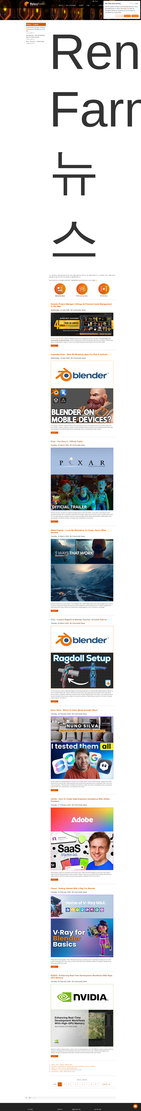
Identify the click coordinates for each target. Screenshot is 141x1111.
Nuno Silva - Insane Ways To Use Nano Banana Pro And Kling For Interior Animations (73, 1066)
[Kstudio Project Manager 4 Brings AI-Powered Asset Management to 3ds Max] (82, 324)
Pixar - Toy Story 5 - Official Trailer (67, 441)
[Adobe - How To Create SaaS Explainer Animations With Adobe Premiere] (82, 838)
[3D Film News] (104, 289)
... (73, 1084)
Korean (96, 1)
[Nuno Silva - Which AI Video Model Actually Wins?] (82, 747)
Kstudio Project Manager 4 (57, 338)
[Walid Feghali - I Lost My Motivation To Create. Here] (82, 570)
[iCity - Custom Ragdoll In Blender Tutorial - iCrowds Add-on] (82, 657)
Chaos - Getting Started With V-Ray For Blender (73, 888)
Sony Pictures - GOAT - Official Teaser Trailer (63, 1071)
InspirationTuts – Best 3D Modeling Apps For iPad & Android (79, 354)
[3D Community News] (82, 289)
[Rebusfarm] (34, 4)
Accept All (135, 16)
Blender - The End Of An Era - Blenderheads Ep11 (64, 1068)
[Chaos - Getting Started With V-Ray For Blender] (82, 925)
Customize (119, 16)
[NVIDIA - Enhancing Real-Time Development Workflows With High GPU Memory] (82, 1015)
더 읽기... (54, 345)
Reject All (127, 16)
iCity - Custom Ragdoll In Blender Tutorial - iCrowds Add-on (79, 619)
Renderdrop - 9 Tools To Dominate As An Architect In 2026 (66, 1069)
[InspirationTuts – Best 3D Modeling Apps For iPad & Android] (82, 391)
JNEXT (105, 1084)
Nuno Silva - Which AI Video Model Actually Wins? (74, 710)
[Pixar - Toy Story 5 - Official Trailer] (82, 479)
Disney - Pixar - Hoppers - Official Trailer (61, 1064)
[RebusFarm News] (60, 289)
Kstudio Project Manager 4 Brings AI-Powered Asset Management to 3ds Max (36, 29)
